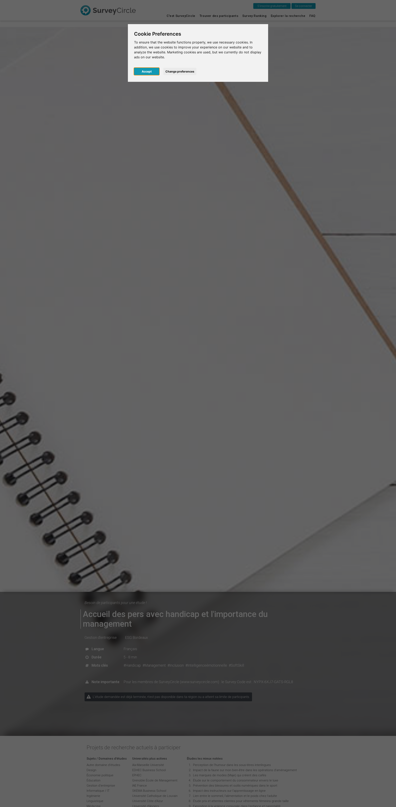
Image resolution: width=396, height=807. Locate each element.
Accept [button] (146, 71)
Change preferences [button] (179, 71)
